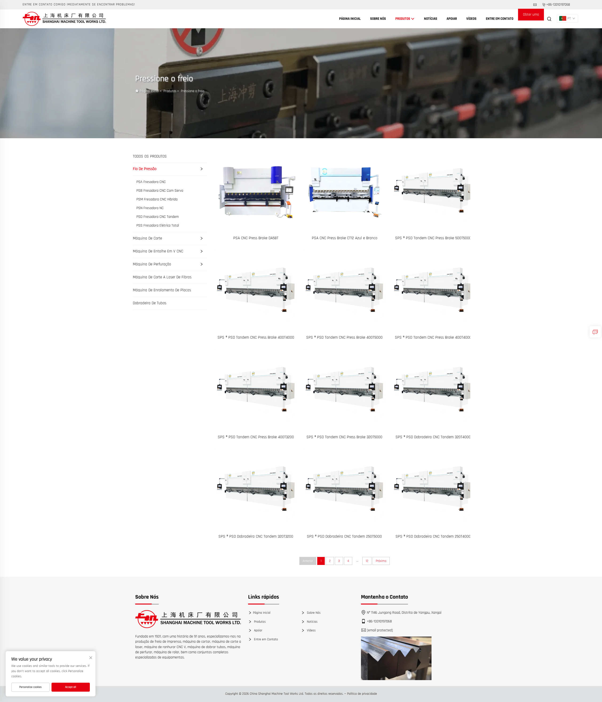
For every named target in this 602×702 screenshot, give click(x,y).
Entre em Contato (499, 18)
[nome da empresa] (64, 18)
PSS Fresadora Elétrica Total (157, 225)
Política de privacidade (362, 694)
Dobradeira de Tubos (149, 303)
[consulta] (595, 331)
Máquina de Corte (147, 238)
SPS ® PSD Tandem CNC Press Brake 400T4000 (256, 337)
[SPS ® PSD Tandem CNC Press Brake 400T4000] (256, 290)
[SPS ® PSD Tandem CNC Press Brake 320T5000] (344, 389)
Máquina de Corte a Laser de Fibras (162, 277)
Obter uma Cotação (531, 16)
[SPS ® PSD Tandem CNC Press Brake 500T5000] (433, 190)
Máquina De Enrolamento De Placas (162, 290)
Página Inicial (350, 18)
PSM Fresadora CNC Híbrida (157, 199)
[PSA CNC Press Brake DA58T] (256, 190)
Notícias (430, 18)
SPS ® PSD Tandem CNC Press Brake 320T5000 (344, 437)
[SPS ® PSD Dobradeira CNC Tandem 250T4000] (433, 488)
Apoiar (452, 18)
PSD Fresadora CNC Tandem (157, 217)
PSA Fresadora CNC (151, 182)
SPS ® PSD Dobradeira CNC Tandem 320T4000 (433, 437)
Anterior (308, 561)
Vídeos (471, 18)
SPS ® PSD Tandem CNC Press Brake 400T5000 (344, 337)
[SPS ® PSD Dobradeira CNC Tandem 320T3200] (256, 488)
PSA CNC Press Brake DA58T (255, 238)
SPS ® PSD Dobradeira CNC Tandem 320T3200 (255, 536)
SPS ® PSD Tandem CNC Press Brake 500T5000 (433, 238)
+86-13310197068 (558, 4)
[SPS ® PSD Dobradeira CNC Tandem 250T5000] (344, 488)
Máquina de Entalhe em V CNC (158, 251)
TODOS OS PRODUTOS (150, 156)
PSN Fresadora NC (150, 208)
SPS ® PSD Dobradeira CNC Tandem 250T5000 (344, 536)
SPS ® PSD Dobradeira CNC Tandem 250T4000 (433, 536)
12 (367, 561)
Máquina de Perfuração (152, 264)
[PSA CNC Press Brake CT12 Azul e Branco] (344, 190)
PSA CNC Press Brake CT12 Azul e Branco (344, 238)
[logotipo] (188, 619)
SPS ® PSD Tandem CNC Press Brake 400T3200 (256, 437)
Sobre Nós (378, 18)
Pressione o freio (192, 91)
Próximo (381, 561)
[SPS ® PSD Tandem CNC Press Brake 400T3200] (256, 389)
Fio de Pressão (144, 168)
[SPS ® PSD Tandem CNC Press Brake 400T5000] (344, 290)
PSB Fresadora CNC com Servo (159, 190)
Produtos (403, 18)
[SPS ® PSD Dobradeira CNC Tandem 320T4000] (433, 389)
